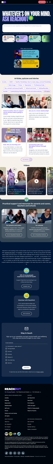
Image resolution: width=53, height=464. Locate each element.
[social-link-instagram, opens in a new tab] (10, 453)
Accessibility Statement (29, 456)
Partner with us (31, 427)
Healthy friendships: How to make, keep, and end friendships (33, 82)
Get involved (26, 313)
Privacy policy (40, 372)
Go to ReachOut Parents (13, 235)
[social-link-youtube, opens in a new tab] (14, 453)
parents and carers (10, 252)
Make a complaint (32, 429)
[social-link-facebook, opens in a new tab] (19, 453)
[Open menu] (50, 2)
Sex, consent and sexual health (14, 88)
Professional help (39, 85)
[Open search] (47, 2)
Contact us (7, 429)
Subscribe (26, 367)
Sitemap (22, 456)
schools (20, 252)
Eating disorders (43, 88)
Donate (29, 424)
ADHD (11, 82)
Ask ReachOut (47, 258)
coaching (11, 229)
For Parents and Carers (23, 392)
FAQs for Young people (33, 408)
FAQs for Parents (32, 410)
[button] (16, 181)
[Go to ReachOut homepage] (4, 2)
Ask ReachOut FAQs (35, 33)
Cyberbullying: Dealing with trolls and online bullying (26, 91)
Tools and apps (31, 405)
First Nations (31, 403)
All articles (25, 159)
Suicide (5, 91)
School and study (31, 88)
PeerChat (17, 258)
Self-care (7, 408)
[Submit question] (49, 31)
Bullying (7, 400)
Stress (20, 85)
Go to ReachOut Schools (39, 235)
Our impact (7, 427)
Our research (8, 424)
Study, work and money (11, 413)
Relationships (8, 405)
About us (7, 421)
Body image (12, 85)
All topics (47, 91)
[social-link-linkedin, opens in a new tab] (23, 453)
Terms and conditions (9, 456)
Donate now (26, 286)
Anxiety (4, 82)
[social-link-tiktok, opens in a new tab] (6, 453)
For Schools (36, 392)
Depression (28, 85)
